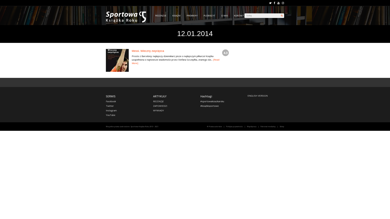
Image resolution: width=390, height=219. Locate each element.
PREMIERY (192, 15)
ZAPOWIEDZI (160, 105)
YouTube (110, 114)
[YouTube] (278, 3)
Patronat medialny (268, 126)
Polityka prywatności (234, 126)
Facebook (111, 101)
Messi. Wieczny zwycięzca (148, 50)
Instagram (111, 110)
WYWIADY (158, 110)
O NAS (224, 15)
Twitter (110, 105)
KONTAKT (239, 15)
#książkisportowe (209, 105)
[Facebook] (274, 3)
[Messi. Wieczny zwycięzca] (117, 71)
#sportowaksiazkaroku (212, 101)
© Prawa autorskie (214, 126)
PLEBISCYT (209, 15)
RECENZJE (160, 15)
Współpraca (251, 126)
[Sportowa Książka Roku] (127, 22)
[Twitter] (270, 3)
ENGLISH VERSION (258, 95)
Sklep (282, 126)
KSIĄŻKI (176, 15)
